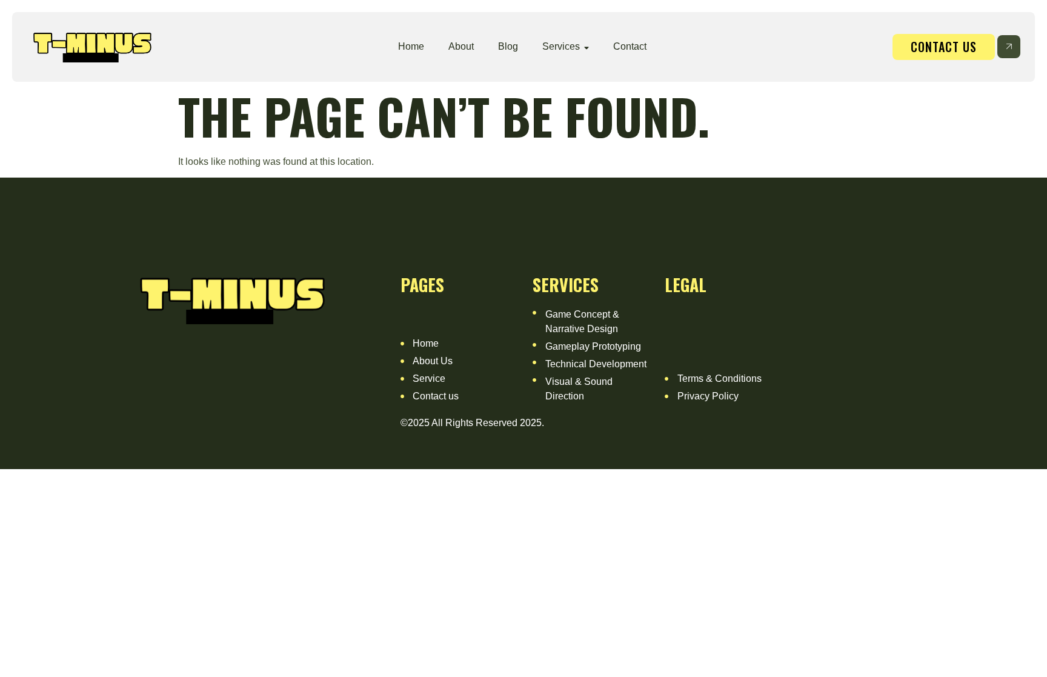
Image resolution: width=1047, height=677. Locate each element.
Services (561, 46)
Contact (629, 46)
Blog (508, 46)
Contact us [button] (944, 47)
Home (411, 46)
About (461, 46)
